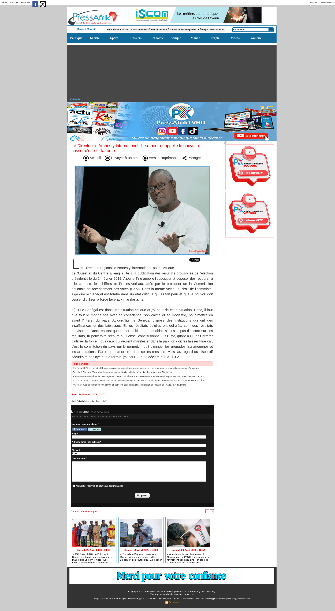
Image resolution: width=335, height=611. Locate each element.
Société (95, 38)
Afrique (175, 38)
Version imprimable (163, 158)
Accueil (95, 158)
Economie (157, 38)
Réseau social (7, 2)
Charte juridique (158, 594)
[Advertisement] (173, 69)
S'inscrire (313, 2)
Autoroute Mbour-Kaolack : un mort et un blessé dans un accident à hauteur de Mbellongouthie (128, 29)
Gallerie (256, 38)
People (215, 38)
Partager (194, 158)
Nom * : (75, 434)
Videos (235, 38)
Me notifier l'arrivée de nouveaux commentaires (99, 486)
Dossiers (136, 38)
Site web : (76, 450)
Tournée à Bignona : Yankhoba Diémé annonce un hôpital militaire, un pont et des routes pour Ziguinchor (122, 372)
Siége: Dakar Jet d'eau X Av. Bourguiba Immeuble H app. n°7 (120, 599)
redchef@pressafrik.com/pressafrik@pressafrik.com (227, 599)
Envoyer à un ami (124, 158)
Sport (114, 38)
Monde (195, 38)
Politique (76, 38)
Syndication (173, 602)
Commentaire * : (80, 458)
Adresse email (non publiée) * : (87, 442)
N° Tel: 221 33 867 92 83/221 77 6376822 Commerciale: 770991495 (175, 599)
